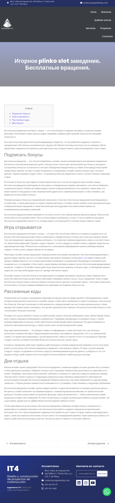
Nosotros (106, 12)
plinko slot (82, 257)
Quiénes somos (102, 20)
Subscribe (102, 473)
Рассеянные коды (20, 120)
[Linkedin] (79, 483)
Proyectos (105, 28)
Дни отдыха (17, 123)
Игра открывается (20, 116)
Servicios (91, 28)
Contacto (107, 36)
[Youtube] (93, 483)
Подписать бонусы (21, 113)
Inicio (93, 12)
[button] (107, 492)
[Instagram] (86, 483)
